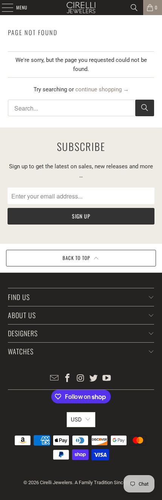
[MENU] (3, 7)
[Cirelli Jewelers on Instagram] (80, 379)
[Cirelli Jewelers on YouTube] (107, 379)
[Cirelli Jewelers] (81, 7)
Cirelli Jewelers (56, 482)
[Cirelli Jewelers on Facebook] (67, 379)
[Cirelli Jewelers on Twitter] (93, 379)
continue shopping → (102, 89)
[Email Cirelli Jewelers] (54, 379)
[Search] (134, 7)
